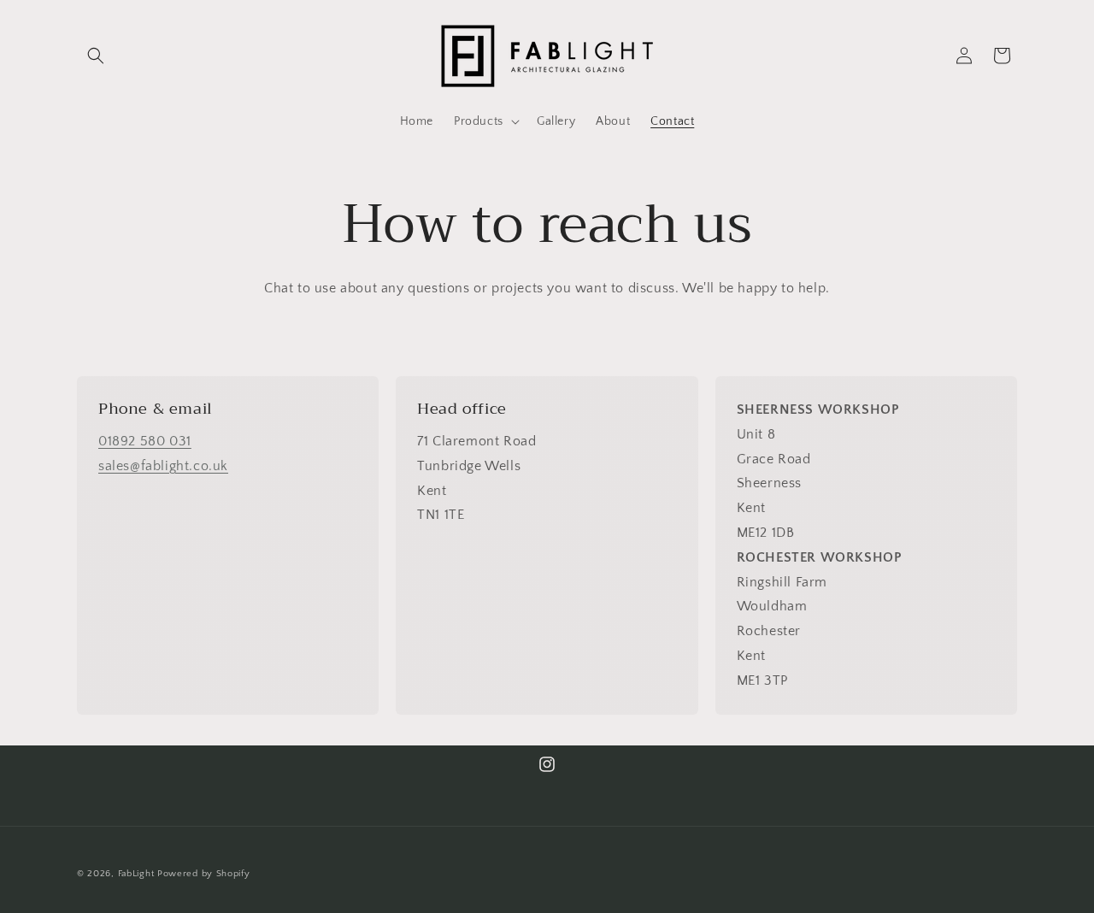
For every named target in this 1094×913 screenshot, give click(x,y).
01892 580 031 (144, 441)
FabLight (136, 874)
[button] (96, 55)
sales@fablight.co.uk (163, 466)
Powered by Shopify (203, 874)
